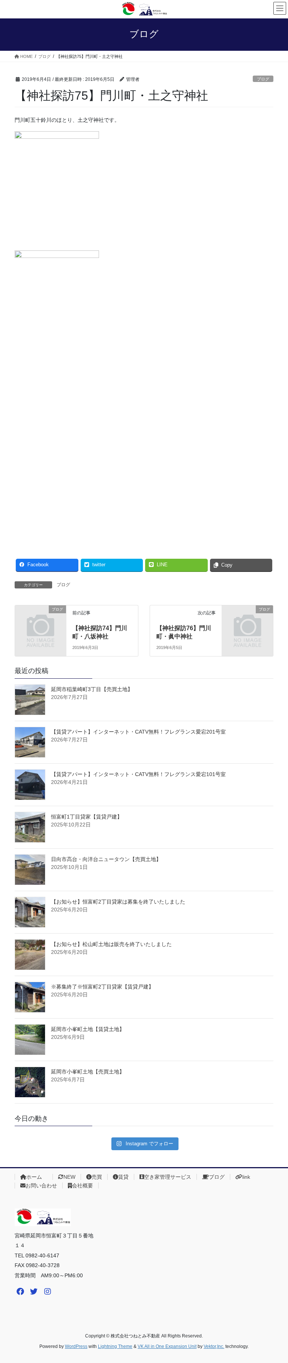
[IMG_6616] (30, 784)
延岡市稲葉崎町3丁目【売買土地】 (92, 689)
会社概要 (82, 1186)
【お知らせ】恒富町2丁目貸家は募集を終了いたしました (118, 902)
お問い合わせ (41, 1186)
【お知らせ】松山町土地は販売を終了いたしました (111, 944)
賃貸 (123, 1177)
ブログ (263, 79)
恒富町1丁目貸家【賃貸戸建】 (86, 817)
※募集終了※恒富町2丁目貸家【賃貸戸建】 (102, 987)
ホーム (36, 1177)
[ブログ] (40, 621)
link (246, 1177)
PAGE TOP (274, 1315)
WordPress (76, 1346)
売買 (97, 1177)
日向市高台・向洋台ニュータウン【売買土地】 (106, 859)
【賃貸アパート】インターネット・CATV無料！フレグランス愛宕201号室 (138, 732)
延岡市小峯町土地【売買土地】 (87, 1072)
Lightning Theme (115, 1346)
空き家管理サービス (167, 1177)
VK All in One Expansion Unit (167, 1346)
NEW (69, 1177)
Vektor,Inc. (214, 1346)
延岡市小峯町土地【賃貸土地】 (87, 1029)
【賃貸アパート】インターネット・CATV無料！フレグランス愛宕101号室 (138, 774)
